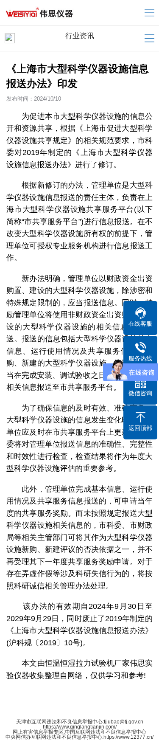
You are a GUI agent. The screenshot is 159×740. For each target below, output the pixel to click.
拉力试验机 (95, 663)
